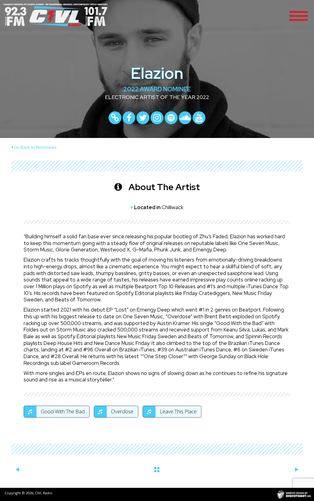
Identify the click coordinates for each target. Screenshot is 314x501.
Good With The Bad (62, 411)
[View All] (157, 468)
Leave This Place (178, 411)
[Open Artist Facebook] (129, 117)
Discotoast (294, 494)
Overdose (121, 411)
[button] (298, 15)
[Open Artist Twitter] (142, 117)
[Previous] (17, 469)
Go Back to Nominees (34, 147)
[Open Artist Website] (115, 117)
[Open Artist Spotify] (171, 117)
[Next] (297, 469)
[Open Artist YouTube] (199, 117)
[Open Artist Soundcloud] (185, 117)
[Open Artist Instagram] (157, 117)
